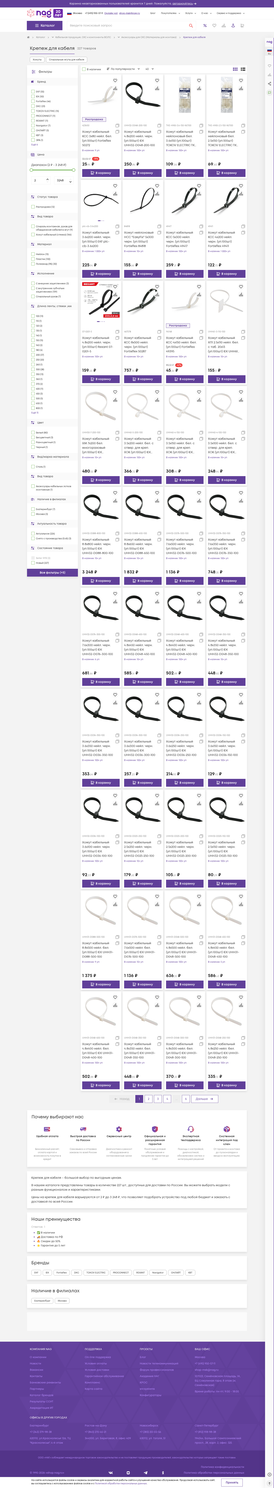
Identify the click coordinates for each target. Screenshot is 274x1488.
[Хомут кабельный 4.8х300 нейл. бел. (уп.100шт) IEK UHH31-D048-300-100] (185, 1011)
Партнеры (37, 1389)
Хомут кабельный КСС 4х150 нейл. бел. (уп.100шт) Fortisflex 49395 (181, 344)
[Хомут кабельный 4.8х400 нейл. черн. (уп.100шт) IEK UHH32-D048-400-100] (185, 608)
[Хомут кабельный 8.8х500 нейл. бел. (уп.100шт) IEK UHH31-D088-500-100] (101, 911)
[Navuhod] (128, 1472)
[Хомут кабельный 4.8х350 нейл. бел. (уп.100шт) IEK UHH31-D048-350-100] (143, 1011)
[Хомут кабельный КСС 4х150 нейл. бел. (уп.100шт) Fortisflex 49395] (185, 301)
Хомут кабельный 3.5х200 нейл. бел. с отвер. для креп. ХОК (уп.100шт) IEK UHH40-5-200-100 (139, 445)
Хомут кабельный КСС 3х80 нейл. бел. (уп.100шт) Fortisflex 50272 (97, 138)
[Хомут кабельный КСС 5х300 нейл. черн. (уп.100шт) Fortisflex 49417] (185, 200)
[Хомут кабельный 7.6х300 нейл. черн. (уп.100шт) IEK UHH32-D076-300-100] (101, 608)
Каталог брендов (41, 1395)
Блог (152, 13)
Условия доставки (97, 1370)
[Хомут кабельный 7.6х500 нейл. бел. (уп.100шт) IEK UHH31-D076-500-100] (143, 911)
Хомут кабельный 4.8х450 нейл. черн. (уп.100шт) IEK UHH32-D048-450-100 (139, 647)
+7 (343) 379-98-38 (41, 1432)
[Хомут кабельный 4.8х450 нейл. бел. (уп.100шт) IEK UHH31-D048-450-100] (226, 911)
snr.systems (147, 1389)
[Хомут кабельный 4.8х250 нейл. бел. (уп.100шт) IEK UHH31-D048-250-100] (226, 1011)
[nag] (163, 1472)
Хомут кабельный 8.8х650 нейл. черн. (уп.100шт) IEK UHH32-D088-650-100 (139, 546)
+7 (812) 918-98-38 (205, 1432)
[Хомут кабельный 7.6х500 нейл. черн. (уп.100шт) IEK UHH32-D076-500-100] (185, 507)
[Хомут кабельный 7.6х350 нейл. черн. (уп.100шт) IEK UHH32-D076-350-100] (226, 507)
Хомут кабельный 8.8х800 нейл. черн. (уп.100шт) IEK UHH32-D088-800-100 (97, 546)
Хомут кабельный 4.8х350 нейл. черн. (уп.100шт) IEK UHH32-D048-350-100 (223, 647)
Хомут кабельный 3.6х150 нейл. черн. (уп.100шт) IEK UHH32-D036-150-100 (223, 748)
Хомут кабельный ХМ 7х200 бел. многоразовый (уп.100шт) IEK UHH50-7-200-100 (95, 445)
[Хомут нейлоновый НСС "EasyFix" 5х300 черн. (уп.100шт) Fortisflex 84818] (143, 200)
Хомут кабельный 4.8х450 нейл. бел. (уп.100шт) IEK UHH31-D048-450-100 (223, 950)
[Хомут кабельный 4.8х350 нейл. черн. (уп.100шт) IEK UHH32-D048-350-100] (226, 608)
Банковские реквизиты (45, 1382)
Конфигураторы (150, 1395)
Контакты (36, 1376)
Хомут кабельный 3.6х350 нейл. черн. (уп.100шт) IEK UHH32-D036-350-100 (97, 748)
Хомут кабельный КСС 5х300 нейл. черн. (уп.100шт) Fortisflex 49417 (179, 239)
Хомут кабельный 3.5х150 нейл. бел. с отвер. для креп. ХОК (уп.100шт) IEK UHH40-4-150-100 (180, 445)
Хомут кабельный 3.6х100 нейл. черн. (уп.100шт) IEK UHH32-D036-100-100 (97, 849)
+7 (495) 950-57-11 (94, 13)
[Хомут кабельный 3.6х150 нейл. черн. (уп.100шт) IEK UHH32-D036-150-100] (226, 709)
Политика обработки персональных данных (214, 1473)
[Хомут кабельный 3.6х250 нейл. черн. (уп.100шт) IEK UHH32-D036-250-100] (185, 709)
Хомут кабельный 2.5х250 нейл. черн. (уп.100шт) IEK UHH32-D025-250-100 (139, 849)
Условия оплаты (96, 1363)
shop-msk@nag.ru (129, 13)
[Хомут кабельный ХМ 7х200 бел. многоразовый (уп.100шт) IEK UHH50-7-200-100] (101, 406)
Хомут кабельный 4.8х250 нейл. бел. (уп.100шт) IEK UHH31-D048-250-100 (223, 1051)
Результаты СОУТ (41, 1401)
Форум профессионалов (157, 1370)
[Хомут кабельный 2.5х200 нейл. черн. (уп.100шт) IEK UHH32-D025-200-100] (185, 810)
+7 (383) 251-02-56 (150, 1432)
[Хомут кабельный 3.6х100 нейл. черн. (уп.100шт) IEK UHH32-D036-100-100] (101, 810)
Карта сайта (93, 1389)
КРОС (143, 1382)
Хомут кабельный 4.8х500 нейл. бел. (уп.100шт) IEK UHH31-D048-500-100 (181, 950)
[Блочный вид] (235, 69)
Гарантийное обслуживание (104, 1376)
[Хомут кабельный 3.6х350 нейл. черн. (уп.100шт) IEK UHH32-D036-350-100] (101, 709)
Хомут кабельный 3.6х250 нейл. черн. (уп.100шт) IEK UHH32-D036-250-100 (181, 748)
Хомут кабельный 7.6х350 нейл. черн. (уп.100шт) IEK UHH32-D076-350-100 (223, 546)
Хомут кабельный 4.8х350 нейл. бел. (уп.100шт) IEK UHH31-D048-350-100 (139, 1051)
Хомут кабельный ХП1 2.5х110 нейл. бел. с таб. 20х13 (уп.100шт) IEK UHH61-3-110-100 (223, 345)
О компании (38, 1357)
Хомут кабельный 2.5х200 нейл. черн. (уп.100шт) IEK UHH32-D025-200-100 (181, 849)
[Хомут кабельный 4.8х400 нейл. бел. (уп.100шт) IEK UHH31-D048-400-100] (101, 1011)
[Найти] (191, 25)
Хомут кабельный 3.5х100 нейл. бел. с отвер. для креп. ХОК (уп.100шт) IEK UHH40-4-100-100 (222, 445)
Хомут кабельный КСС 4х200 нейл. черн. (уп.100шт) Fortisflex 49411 (221, 239)
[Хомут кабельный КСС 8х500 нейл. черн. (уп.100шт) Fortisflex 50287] (143, 301)
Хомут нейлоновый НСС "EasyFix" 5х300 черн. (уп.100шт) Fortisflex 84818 (139, 239)
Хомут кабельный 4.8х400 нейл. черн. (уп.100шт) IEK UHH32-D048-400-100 (181, 647)
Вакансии (36, 1370)
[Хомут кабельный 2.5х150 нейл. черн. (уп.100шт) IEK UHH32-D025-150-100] (226, 810)
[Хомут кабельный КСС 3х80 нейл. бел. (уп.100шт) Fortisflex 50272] (101, 95)
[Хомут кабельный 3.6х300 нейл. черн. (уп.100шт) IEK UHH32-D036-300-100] (143, 709)
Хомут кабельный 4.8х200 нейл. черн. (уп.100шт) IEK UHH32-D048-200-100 (139, 138)
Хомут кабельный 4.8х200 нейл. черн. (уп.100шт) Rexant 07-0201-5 (97, 344)
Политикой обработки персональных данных (121, 1483)
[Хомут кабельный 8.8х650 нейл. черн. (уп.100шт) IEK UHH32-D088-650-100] (143, 507)
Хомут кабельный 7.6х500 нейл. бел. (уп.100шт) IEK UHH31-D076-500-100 (139, 950)
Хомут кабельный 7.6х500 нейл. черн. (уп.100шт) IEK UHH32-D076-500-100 (181, 546)
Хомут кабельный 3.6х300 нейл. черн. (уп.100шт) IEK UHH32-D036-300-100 (139, 748)
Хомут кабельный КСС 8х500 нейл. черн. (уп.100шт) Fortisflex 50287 (137, 344)
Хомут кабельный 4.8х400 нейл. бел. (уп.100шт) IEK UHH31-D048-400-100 (97, 1051)
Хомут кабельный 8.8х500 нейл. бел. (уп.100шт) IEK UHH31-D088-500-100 (97, 950)
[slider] (31, 170)
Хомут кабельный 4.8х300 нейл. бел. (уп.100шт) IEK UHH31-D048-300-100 (181, 1051)
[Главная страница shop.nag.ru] (45, 13)
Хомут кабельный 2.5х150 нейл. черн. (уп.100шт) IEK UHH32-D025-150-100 (222, 849)
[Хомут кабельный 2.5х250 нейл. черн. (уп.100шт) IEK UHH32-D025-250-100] (143, 810)
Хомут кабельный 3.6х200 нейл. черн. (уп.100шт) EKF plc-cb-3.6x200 (96, 239)
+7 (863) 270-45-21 (95, 1432)
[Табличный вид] (243, 69)
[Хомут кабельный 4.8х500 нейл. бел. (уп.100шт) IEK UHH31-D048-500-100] (185, 911)
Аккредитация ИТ (41, 1408)
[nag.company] (110, 1472)
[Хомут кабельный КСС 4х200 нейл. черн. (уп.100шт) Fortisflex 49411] (226, 200)
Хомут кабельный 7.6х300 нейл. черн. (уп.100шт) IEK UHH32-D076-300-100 (97, 647)
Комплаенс (92, 1382)
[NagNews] (145, 1472)
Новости (35, 1363)
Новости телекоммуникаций (159, 1363)
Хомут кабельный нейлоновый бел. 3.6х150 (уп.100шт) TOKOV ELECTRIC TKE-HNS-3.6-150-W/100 (182, 138)
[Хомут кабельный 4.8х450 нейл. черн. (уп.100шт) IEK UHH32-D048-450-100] (143, 608)
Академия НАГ (149, 1376)
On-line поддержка (98, 1357)
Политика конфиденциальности (222, 1467)
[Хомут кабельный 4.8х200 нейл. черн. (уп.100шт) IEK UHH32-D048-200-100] (143, 95)
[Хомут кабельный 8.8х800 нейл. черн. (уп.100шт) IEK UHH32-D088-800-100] (101, 507)
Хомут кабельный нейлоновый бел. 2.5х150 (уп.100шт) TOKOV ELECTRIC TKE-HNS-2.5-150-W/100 (224, 138)
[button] (137, 3)
